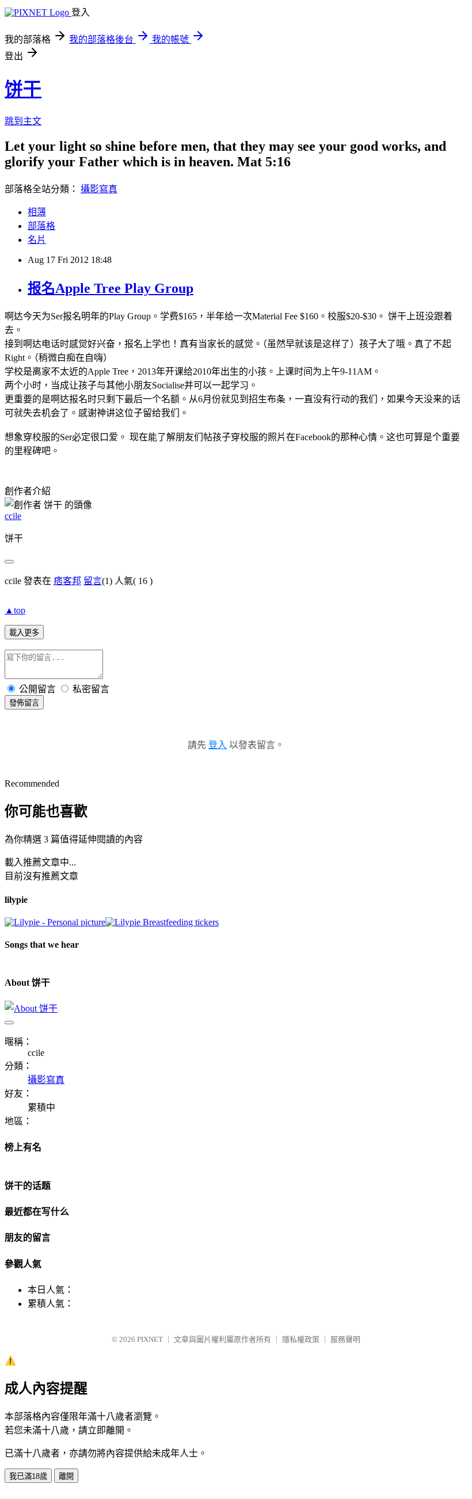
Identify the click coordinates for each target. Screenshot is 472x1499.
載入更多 (24, 632)
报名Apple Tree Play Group (110, 288)
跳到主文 (23, 121)
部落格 (41, 226)
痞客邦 (67, 581)
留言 (92, 581)
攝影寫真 (99, 189)
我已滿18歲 (28, 1476)
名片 (37, 240)
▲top (15, 610)
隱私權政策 (300, 1339)
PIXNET (150, 1339)
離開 (66, 1476)
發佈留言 (24, 703)
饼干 (23, 89)
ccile (13, 516)
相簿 (37, 212)
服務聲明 (345, 1339)
